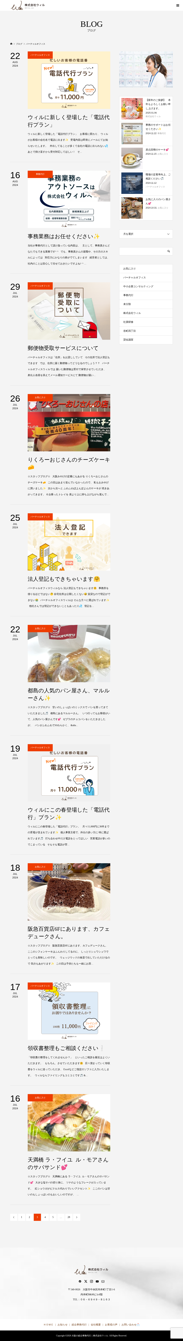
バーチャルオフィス (134, 277)
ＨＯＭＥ (48, 1324)
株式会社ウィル (132, 313)
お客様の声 (111, 1324)
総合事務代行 (79, 1324)
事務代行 (128, 295)
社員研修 (128, 322)
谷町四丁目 (129, 331)
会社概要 (96, 1324)
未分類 (127, 304)
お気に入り (129, 268)
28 (69, 1217)
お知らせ (63, 1324)
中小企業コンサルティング (138, 286)
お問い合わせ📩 (131, 1324)
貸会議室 (128, 339)
